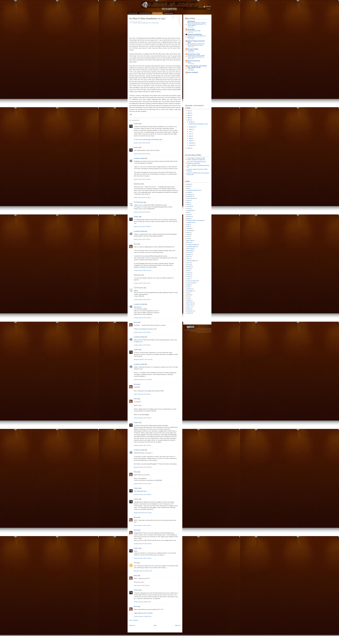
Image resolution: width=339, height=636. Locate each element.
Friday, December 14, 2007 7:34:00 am (142, 525)
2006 (189, 148)
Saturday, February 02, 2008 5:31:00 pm (142, 601)
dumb (188, 200)
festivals (189, 206)
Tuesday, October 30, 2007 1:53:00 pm (142, 332)
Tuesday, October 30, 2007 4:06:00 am (142, 299)
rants (149, 22)
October (191, 122)
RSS (188, 270)
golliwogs (152, 87)
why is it (189, 307)
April (190, 138)
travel (188, 295)
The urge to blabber (193, 49)
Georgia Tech (190, 222)
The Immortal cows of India (194, 30)
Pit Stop (189, 252)
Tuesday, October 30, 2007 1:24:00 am (142, 283)
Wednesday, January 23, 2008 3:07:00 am (143, 570)
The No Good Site (133, 13)
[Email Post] (130, 114)
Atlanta (189, 184)
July (190, 131)
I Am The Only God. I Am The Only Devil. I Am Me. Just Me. (197, 66)
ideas (188, 232)
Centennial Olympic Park (193, 190)
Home (155, 625)
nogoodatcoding (144, 22)
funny (188, 214)
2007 (189, 120)
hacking (189, 228)
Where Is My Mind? (193, 72)
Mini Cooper (190, 240)
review (188, 268)
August (191, 129)
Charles (136, 123)
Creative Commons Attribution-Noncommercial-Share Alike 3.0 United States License (197, 330)
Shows (188, 276)
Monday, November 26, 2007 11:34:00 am (143, 467)
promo (188, 256)
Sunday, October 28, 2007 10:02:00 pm (142, 179)
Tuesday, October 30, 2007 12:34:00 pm (142, 317)
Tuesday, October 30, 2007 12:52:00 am (142, 270)
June (190, 133)
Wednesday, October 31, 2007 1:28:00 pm (143, 379)
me (188, 238)
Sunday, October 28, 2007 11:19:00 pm (142, 197)
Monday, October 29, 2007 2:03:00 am (142, 212)
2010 (189, 113)
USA (188, 299)
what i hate (190, 303)
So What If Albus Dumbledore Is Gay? (147, 18)
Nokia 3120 (190, 248)
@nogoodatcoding (168, 13)
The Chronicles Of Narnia (173, 83)
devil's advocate (191, 198)
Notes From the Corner (194, 60)
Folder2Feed (190, 210)
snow (188, 278)
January (191, 145)
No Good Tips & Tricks (145, 13)
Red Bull (189, 266)
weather (189, 301)
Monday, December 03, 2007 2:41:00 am (142, 483)
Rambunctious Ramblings (195, 34)
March (190, 140)
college (189, 192)
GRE (188, 226)
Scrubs (189, 272)
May (190, 136)
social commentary (155, 22)
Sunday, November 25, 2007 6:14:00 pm (142, 445)
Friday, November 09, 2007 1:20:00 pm (142, 394)
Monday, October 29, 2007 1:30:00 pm (142, 239)
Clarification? (191, 68)
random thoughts (191, 260)
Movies (189, 242)
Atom (188, 186)
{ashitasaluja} (191, 21)
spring (188, 284)
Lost (188, 236)
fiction (188, 208)
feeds (188, 204)
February (191, 143)
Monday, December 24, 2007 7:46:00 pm (142, 558)
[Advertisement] (150, 622)
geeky (188, 218)
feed (188, 202)
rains (188, 258)
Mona (135, 244)
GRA (188, 224)
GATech (189, 216)
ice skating (190, 230)
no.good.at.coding (136, 22)
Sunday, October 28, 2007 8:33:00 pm (142, 153)
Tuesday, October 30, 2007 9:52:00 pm (142, 345)
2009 (189, 115)
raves (188, 264)
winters (189, 309)
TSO (135, 563)
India (188, 234)
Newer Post (132, 625)
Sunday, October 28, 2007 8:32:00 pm (142, 142)
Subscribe (208, 6)
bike (188, 188)
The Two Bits (191, 29)
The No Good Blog (157, 13)
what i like (189, 305)
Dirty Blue (208, 332)
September (192, 127)
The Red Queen (138, 202)
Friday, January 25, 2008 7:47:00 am (142, 585)
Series (188, 274)
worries (189, 313)
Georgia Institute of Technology (195, 220)
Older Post (178, 625)
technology (190, 291)
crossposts (190, 194)
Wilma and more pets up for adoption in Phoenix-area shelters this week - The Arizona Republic (197, 24)
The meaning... (191, 50)
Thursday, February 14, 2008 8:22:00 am (142, 616)
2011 (189, 110)
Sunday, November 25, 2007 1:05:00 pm (142, 417)
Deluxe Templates (206, 331)
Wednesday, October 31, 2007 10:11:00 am (143, 359)
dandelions (189, 196)
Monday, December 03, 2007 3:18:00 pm (142, 494)
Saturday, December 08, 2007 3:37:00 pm (143, 512)
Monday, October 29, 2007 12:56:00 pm (142, 226)
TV (187, 297)
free (188, 212)
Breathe (189, 62)
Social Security (191, 282)
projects (189, 254)
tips (188, 292)
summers (189, 288)
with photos (190, 311)
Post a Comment (133, 620)
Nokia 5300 (190, 250)
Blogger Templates (196, 331)
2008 (189, 117)
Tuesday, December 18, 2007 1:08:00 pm (143, 543)
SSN (188, 286)
